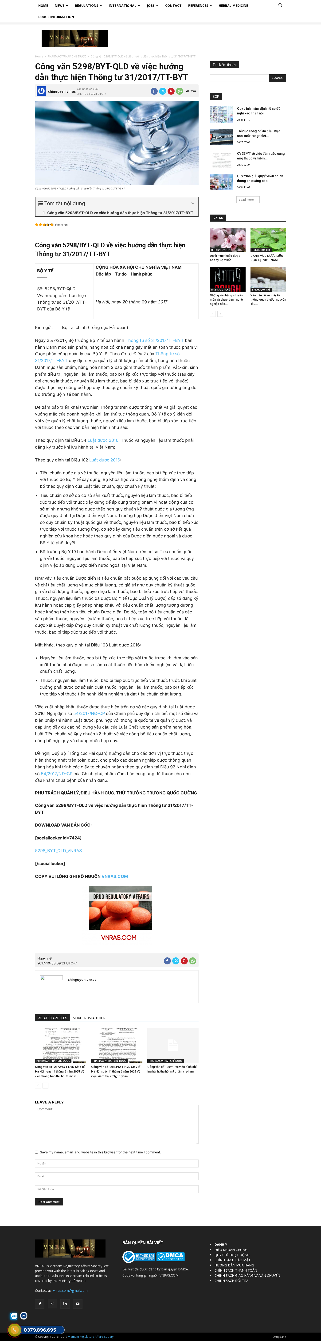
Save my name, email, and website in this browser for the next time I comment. (100, 1152)
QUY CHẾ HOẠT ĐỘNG (232, 1255)
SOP (216, 96)
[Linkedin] (65, 1304)
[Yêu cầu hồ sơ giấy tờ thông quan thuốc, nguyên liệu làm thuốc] (268, 279)
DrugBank (279, 1337)
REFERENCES (198, 5)
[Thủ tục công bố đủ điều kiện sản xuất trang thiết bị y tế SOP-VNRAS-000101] (221, 137)
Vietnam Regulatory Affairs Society (91, 1337)
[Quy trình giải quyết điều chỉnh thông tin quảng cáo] (221, 182)
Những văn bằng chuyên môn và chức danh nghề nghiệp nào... (226, 300)
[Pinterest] (171, 91)
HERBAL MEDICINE (233, 5)
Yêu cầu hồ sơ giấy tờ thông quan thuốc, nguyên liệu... (268, 300)
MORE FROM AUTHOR (89, 1018)
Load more (246, 200)
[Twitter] (162, 91)
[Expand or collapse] (193, 203)
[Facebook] (154, 91)
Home (43, 5)
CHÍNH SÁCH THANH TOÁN (236, 1270)
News (59, 5)
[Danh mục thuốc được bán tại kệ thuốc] (228, 240)
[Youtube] (77, 1304)
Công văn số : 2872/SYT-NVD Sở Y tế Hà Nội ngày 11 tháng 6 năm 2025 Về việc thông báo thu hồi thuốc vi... (60, 1071)
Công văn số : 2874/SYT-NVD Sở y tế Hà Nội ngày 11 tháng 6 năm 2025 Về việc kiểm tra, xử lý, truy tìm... (115, 1071)
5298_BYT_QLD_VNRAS (58, 850)
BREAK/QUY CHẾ (220, 250)
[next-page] (45, 1085)
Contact (173, 5)
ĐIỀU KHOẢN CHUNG (231, 1249)
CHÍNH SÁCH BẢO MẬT (233, 1260)
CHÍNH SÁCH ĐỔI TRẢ (231, 1280)
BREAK (218, 218)
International (122, 5)
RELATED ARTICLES (52, 1018)
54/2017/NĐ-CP (89, 713)
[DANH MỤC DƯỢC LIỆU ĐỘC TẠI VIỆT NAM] (268, 240)
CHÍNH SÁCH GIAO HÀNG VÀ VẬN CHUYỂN (247, 1275)
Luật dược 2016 (103, 440)
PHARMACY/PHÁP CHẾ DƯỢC (67, 56)
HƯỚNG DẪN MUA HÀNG (234, 1265)
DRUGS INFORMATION (56, 17)
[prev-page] (38, 1085)
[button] (280, 6)
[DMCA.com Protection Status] (170, 1260)
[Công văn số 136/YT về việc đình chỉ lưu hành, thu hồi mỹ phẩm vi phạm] (173, 1045)
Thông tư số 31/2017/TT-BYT (154, 340)
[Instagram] (52, 1303)
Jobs (151, 5)
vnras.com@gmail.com (70, 1290)
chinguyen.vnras (62, 91)
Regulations (86, 5)
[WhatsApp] (179, 91)
